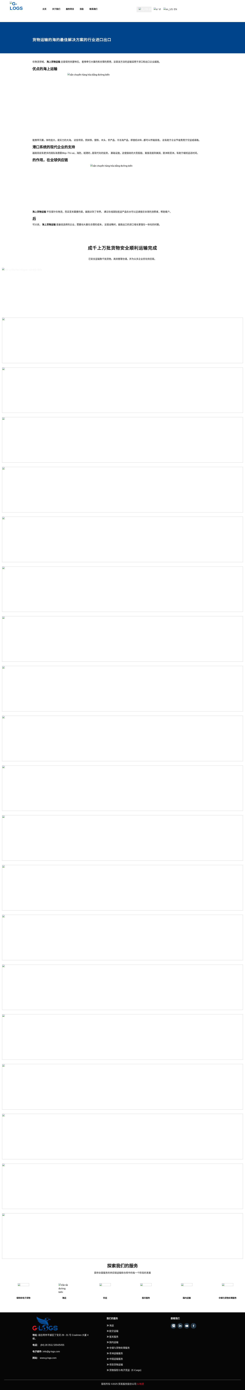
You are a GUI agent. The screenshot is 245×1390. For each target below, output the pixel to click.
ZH (150, 9)
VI (159, 8)
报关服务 (80, 1298)
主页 (44, 9)
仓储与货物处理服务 (161, 1298)
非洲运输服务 (202, 1298)
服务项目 (70, 9)
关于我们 (56, 9)
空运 (39, 1298)
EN (175, 8)
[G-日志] (24, 9)
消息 (82, 9)
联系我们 (93, 9)
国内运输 (120, 1298)
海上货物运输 (49, 224)
